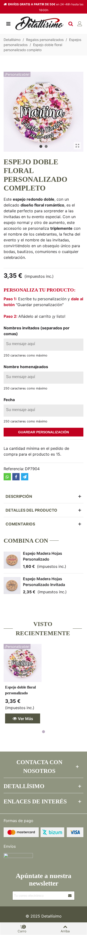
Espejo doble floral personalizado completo (20, 693)
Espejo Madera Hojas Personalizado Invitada (44, 581)
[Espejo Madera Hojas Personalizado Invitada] (12, 585)
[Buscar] (70, 23)
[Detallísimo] (39, 23)
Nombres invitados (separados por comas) (37, 330)
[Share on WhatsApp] (7, 476)
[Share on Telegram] (24, 476)
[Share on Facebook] (16, 476)
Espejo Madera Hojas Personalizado (42, 556)
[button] (40, 146)
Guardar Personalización (43, 432)
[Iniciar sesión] (79, 23)
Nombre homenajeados (26, 366)
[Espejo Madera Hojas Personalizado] (12, 560)
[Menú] (8, 23)
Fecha (9, 399)
